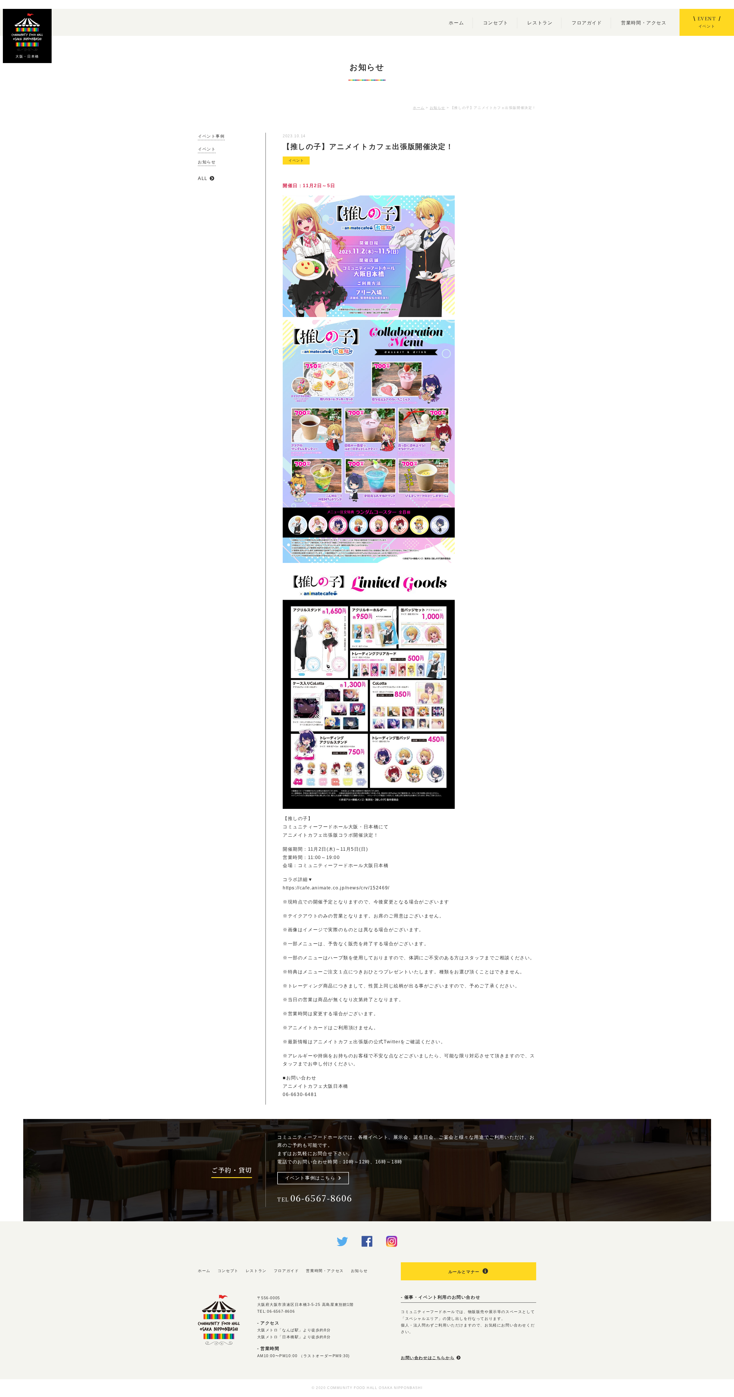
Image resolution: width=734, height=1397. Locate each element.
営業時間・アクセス (643, 22)
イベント (296, 161)
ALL (203, 178)
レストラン (540, 22)
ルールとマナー (464, 1271)
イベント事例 (211, 136)
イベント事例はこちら (310, 1177)
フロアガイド (587, 22)
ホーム (456, 22)
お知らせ (207, 162)
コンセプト (495, 22)
